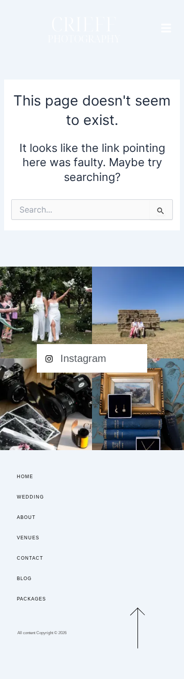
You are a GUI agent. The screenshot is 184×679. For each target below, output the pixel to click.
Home (25, 476)
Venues (28, 537)
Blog (24, 578)
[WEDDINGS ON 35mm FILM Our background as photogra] (46, 404)
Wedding (30, 497)
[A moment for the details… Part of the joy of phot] (138, 404)
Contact (30, 558)
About (26, 517)
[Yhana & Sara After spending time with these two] (46, 312)
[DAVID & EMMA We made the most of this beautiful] (138, 312)
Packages (31, 599)
